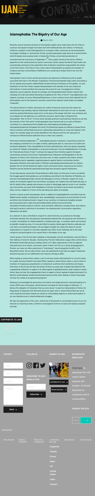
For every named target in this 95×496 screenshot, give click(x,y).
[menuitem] (55, 446)
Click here (77, 368)
